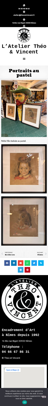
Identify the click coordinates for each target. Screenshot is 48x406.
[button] (24, 59)
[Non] (44, 397)
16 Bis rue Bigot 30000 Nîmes (24, 23)
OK (25, 402)
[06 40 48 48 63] (24, 5)
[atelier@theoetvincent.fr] (24, 12)
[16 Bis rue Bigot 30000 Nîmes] (24, 20)
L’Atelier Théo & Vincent (24, 49)
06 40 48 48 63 (24, 9)
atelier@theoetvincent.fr (24, 15)
